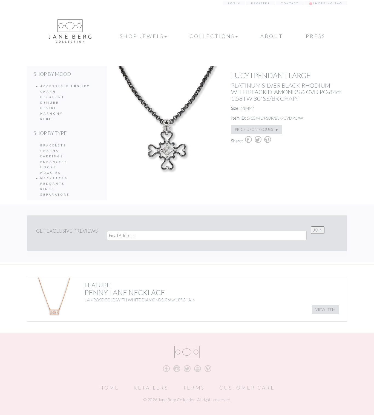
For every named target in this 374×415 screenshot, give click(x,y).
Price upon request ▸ (256, 129)
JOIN (317, 229)
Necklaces (54, 178)
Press (316, 36)
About (271, 36)
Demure (49, 102)
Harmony (51, 113)
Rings (47, 189)
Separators (55, 194)
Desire (48, 108)
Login (234, 3)
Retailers (151, 388)
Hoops (48, 167)
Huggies (50, 173)
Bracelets (53, 145)
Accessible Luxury (65, 86)
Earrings (52, 156)
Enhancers (54, 162)
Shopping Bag (327, 3)
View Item (325, 309)
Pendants (52, 183)
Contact (290, 3)
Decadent (52, 97)
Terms (194, 388)
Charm (48, 92)
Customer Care (247, 388)
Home (109, 388)
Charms (49, 151)
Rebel (47, 119)
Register (260, 3)
